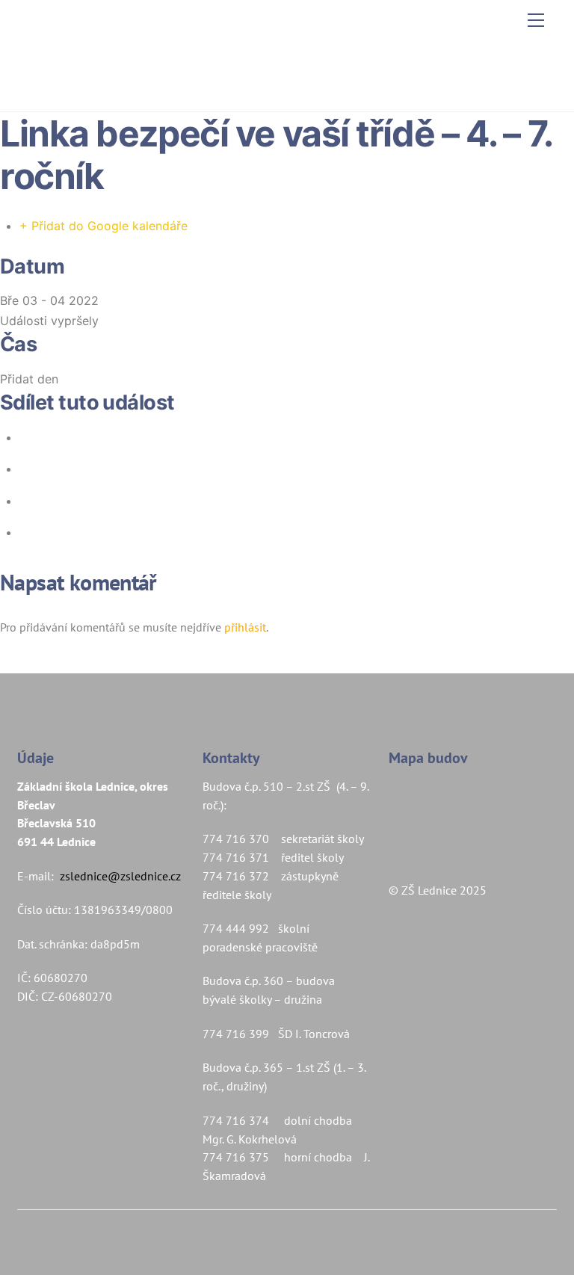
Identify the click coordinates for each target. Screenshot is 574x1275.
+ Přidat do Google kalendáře (103, 225)
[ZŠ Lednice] (283, 84)
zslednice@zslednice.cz (120, 875)
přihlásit (245, 627)
